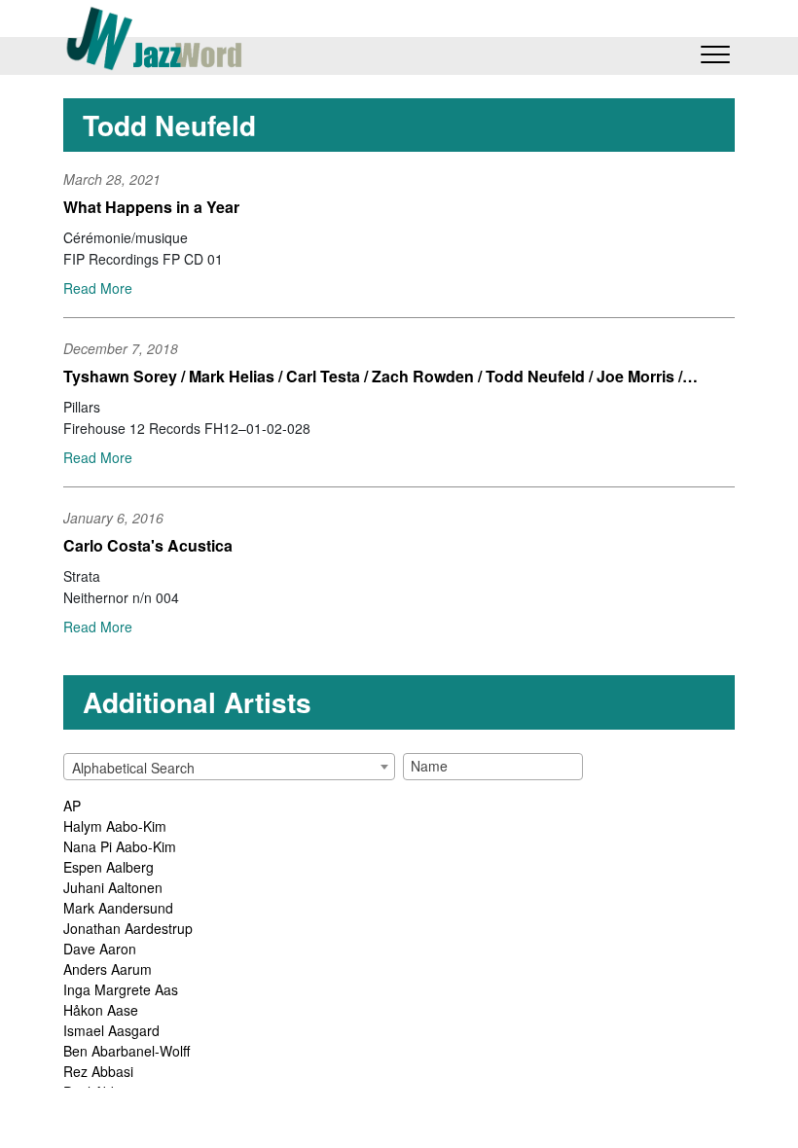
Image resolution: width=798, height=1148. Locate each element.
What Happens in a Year (151, 207)
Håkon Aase (100, 1010)
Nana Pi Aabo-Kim (119, 846)
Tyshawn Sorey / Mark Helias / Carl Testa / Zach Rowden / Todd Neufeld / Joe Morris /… (380, 376)
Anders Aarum (107, 969)
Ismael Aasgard (111, 1030)
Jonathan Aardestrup (128, 928)
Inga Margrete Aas (120, 989)
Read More (97, 288)
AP (72, 805)
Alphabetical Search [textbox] (133, 767)
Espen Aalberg (108, 867)
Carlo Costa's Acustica (148, 545)
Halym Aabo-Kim (114, 826)
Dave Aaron (99, 948)
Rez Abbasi (98, 1071)
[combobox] (229, 766)
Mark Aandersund (118, 907)
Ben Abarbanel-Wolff (126, 1050)
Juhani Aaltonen (113, 887)
